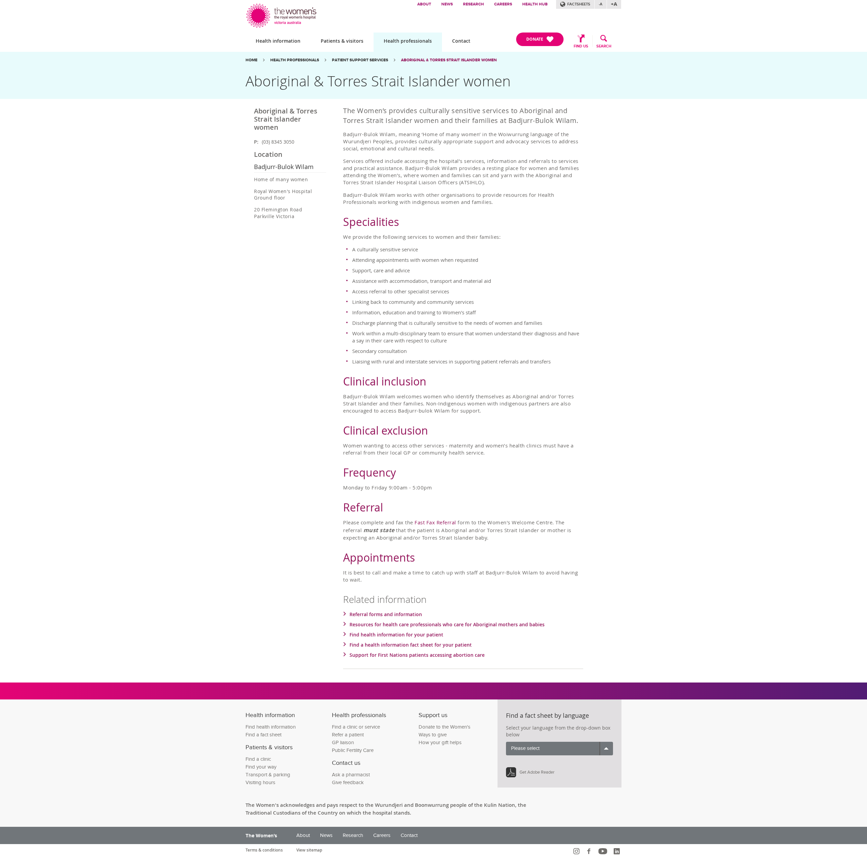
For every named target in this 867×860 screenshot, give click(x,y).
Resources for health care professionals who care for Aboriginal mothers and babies (447, 624)
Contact (461, 41)
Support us (433, 715)
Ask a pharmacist (351, 774)
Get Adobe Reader (537, 772)
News (447, 4)
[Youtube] (603, 851)
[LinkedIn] (617, 851)
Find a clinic (258, 759)
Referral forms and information (386, 614)
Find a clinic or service (356, 727)
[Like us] (590, 851)
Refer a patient (348, 734)
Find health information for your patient (396, 634)
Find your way (261, 767)
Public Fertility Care (353, 750)
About (424, 4)
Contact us (346, 763)
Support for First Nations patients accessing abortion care (417, 655)
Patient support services (360, 60)
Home (251, 60)
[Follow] (577, 851)
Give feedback (348, 782)
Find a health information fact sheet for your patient (411, 645)
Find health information (271, 727)
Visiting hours (260, 782)
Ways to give (433, 734)
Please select (525, 748)
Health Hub (535, 4)
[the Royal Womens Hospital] (282, 14)
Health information (278, 41)
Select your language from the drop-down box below (558, 731)
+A (614, 4)
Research (473, 4)
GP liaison (343, 742)
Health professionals (408, 41)
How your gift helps (440, 742)
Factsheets (578, 4)
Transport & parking (268, 774)
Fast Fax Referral (435, 522)
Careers (503, 4)
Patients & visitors (342, 41)
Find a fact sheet (263, 734)
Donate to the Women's (444, 727)
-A (600, 4)
